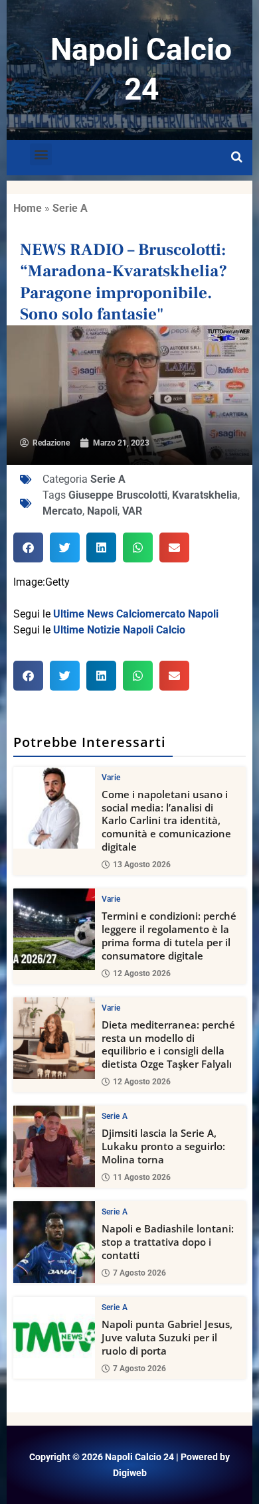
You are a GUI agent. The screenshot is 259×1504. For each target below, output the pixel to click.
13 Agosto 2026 (142, 865)
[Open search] (236, 157)
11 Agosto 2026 (142, 1177)
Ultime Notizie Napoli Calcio (119, 630)
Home (27, 208)
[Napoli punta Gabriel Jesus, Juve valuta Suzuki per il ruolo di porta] (54, 1338)
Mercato (62, 511)
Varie (111, 778)
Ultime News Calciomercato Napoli (135, 614)
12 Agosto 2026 (142, 973)
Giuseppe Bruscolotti (117, 495)
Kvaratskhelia (205, 495)
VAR (132, 511)
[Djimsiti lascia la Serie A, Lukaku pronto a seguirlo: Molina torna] (54, 1146)
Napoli (102, 511)
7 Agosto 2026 (139, 1273)
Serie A (70, 208)
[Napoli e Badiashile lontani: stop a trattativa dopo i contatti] (54, 1242)
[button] (41, 154)
